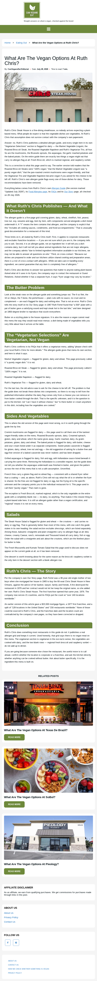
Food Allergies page (38, 191)
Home (8, 43)
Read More (14, 737)
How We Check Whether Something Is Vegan (28, 969)
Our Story (68, 191)
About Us (8, 913)
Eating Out (21, 43)
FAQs (54, 191)
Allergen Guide (58, 188)
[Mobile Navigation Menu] (48, 29)
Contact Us (9, 922)
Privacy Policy (11, 917)
